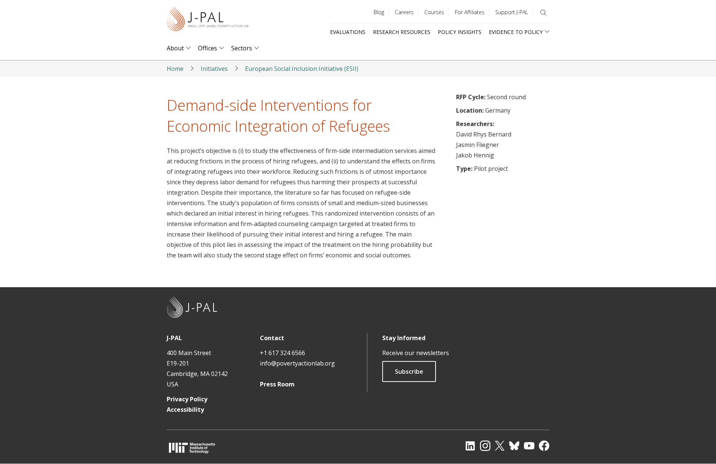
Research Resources (401, 31)
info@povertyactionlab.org (297, 363)
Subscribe (409, 371)
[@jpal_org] (485, 446)
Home (175, 69)
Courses (434, 12)
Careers (404, 12)
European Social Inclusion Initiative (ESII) (301, 69)
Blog (379, 12)
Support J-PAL (511, 12)
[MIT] (192, 448)
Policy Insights (459, 31)
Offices (207, 48)
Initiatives (214, 69)
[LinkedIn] (470, 446)
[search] (543, 12)
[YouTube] (529, 446)
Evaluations (347, 31)
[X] (500, 446)
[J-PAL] (208, 20)
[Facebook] (544, 446)
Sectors (241, 48)
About (175, 48)
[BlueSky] (514, 446)
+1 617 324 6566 (282, 353)
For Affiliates (469, 12)
